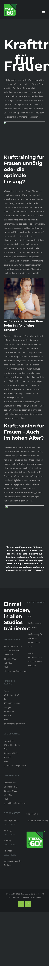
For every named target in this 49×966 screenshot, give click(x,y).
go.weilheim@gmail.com (15, 803)
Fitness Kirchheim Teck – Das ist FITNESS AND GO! (35, 659)
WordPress (37, 897)
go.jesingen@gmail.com (14, 723)
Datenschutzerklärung (36, 820)
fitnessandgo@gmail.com (15, 671)
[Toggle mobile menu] (43, 12)
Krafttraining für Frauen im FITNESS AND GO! (35, 640)
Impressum (33, 813)
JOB (29, 616)
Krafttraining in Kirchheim (35, 625)
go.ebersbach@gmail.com (15, 765)
